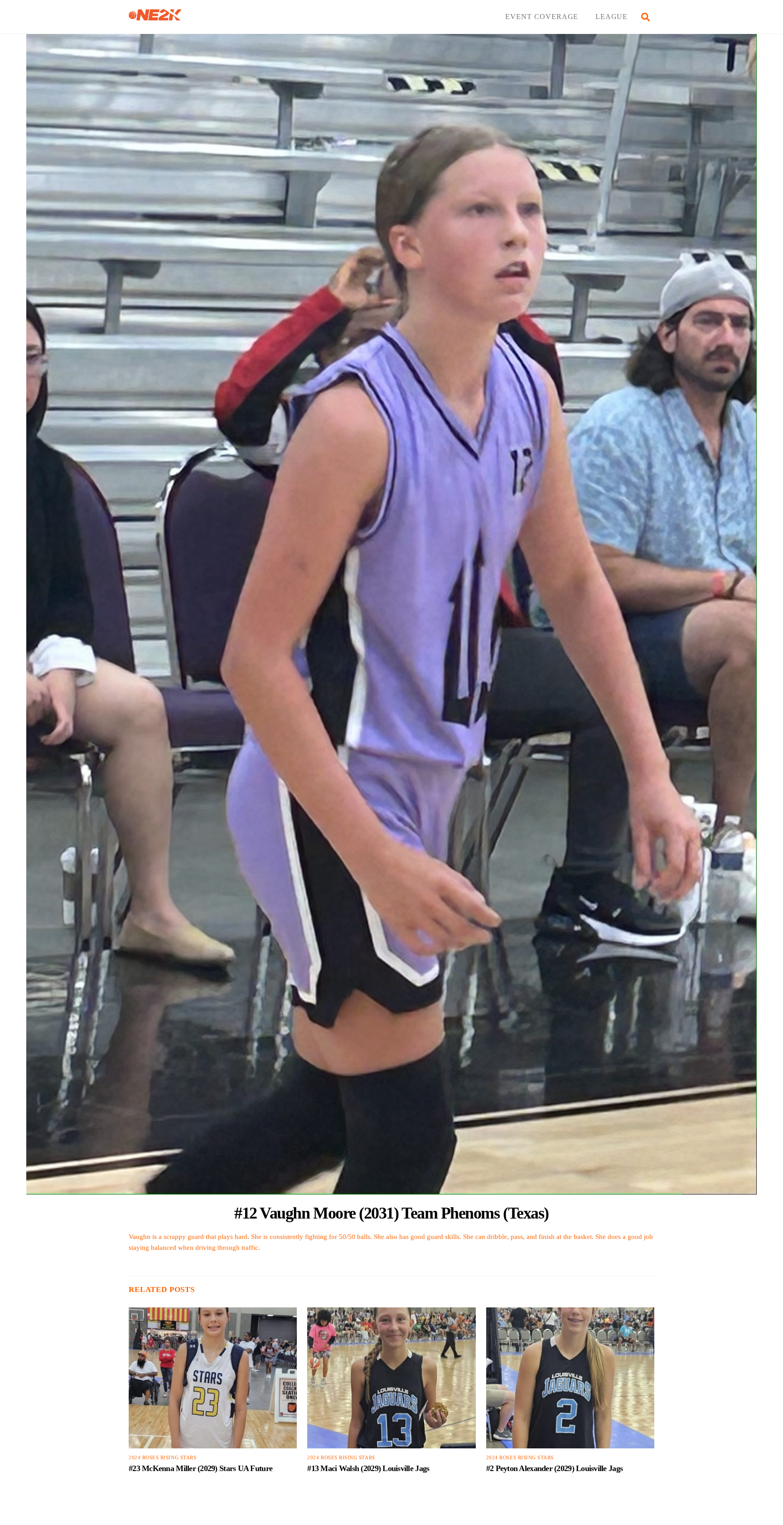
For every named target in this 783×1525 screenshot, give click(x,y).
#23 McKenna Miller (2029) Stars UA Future (200, 1468)
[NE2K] (155, 16)
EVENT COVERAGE (541, 16)
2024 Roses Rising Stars (162, 1457)
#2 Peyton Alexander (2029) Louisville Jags (554, 1468)
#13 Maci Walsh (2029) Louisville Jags (368, 1468)
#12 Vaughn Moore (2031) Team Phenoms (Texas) (391, 1213)
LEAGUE (611, 16)
